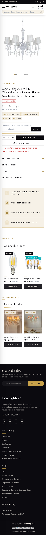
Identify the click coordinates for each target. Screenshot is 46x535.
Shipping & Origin (12, 178)
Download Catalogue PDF (13, 514)
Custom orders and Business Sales (16, 490)
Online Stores (7, 510)
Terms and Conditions (11, 459)
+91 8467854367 (12, 415)
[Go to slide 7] (28, 74)
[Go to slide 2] (17, 74)
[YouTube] (22, 421)
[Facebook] (4, 421)
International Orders (10, 494)
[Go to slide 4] (21, 74)
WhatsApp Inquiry (24, 143)
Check (36, 129)
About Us (6, 448)
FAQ (3, 472)
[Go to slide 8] (30, 74)
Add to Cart (30, 137)
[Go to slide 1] (15, 74)
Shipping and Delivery (11, 479)
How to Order (7, 475)
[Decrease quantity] (4, 138)
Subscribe (36, 384)
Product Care (7, 486)
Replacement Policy (10, 483)
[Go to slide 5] (24, 74)
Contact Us (6, 444)
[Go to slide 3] (19, 74)
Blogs (4, 440)
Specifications (10, 158)
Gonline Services (28, 531)
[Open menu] (3, 6)
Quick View (13, 286)
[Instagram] (16, 421)
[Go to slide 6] (26, 74)
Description (9, 165)
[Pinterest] (10, 421)
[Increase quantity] (13, 138)
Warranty (6, 497)
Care (4, 171)
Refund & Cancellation (11, 451)
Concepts (6, 437)
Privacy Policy (8, 455)
